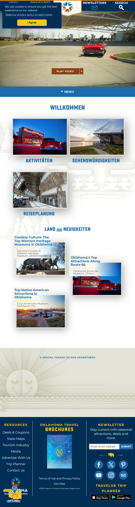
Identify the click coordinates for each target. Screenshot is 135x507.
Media (16, 451)
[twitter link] (111, 464)
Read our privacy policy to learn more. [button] (28, 14)
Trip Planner (15, 464)
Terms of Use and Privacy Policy (59, 478)
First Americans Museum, (33, 304)
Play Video (65, 71)
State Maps (16, 439)
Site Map (59, 483)
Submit (126, 446)
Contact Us (16, 470)
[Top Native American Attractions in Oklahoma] (41, 311)
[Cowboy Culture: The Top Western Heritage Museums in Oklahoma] (41, 258)
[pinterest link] (123, 464)
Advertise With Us (16, 458)
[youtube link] (98, 475)
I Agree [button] (32, 22)
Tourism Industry (16, 445)
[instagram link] (111, 475)
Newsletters (94, 3)
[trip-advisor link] (123, 475)
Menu (67, 91)
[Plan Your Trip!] (13, 494)
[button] (121, 6)
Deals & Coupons (15, 432)
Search (121, 3)
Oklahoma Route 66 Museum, (85, 272)
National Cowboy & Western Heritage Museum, (32, 253)
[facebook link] (98, 464)
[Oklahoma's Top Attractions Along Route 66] (97, 279)
